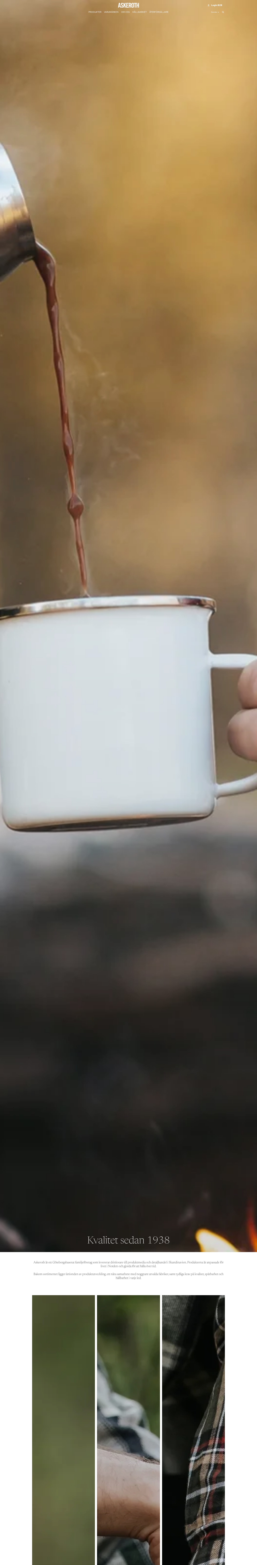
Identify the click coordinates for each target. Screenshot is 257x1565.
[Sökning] (223, 12)
